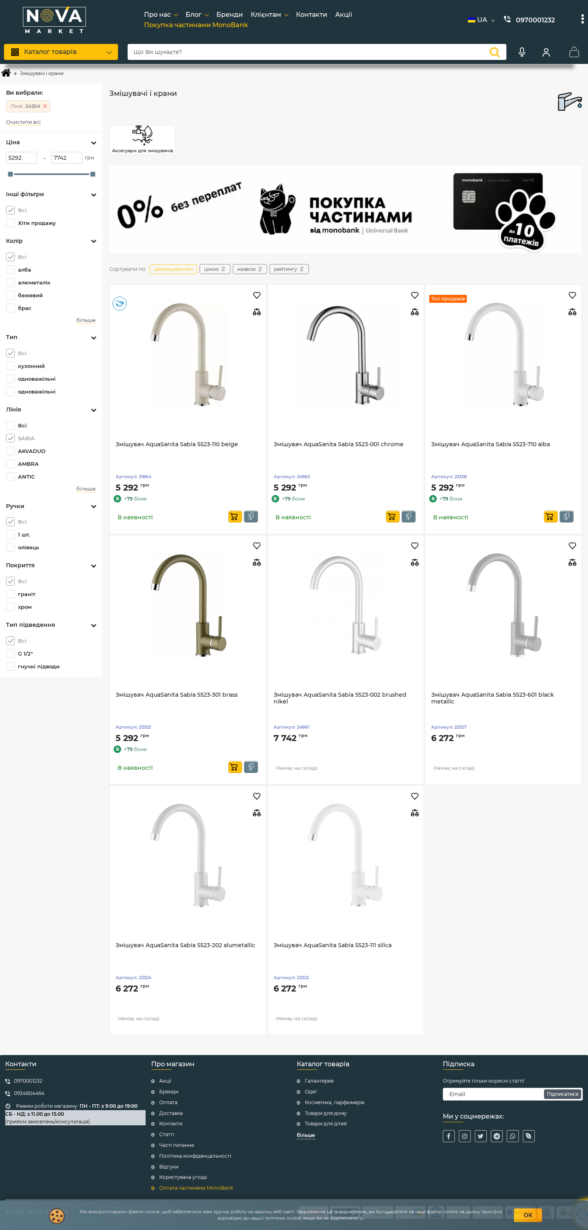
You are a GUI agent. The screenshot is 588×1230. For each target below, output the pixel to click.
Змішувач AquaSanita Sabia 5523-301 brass (177, 695)
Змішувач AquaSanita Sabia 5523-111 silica (333, 945)
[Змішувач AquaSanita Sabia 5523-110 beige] (188, 355)
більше (86, 320)
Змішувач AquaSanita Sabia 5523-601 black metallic (492, 698)
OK (528, 1215)
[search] (495, 52)
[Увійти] (546, 52)
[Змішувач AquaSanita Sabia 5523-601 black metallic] (503, 605)
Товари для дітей (326, 1124)
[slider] (10, 174)
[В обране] (257, 296)
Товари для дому (326, 1113)
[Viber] (529, 1136)
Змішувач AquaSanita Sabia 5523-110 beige (177, 444)
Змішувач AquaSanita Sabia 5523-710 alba (490, 444)
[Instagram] (465, 1136)
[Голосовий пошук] (522, 52)
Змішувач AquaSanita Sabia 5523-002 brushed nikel (340, 698)
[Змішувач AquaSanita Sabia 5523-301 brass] (188, 605)
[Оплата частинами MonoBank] (345, 209)
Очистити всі (23, 122)
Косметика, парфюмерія (334, 1102)
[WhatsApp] (513, 1136)
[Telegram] (497, 1136)
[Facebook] (449, 1136)
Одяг (311, 1092)
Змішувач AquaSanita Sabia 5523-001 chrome (339, 444)
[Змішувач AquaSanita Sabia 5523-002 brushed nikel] (346, 605)
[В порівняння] (257, 312)
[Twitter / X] (481, 1136)
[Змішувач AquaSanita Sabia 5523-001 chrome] (346, 355)
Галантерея (319, 1081)
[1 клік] (251, 517)
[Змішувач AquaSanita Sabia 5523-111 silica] (346, 856)
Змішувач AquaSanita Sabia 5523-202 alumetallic (185, 945)
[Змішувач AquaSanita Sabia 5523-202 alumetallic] (188, 856)
